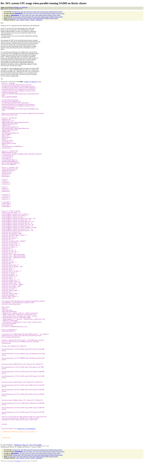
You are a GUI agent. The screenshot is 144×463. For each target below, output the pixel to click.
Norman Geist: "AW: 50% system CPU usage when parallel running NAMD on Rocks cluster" (37, 11)
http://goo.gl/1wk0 (35, 444)
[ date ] (17, 20)
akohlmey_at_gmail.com (21, 444)
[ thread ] (22, 20)
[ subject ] (27, 20)
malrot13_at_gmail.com (30, 81)
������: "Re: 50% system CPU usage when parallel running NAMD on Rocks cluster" (40, 13)
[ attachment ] (38, 20)
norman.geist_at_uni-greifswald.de (26, 428)
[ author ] (32, 20)
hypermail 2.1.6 (18, 461)
